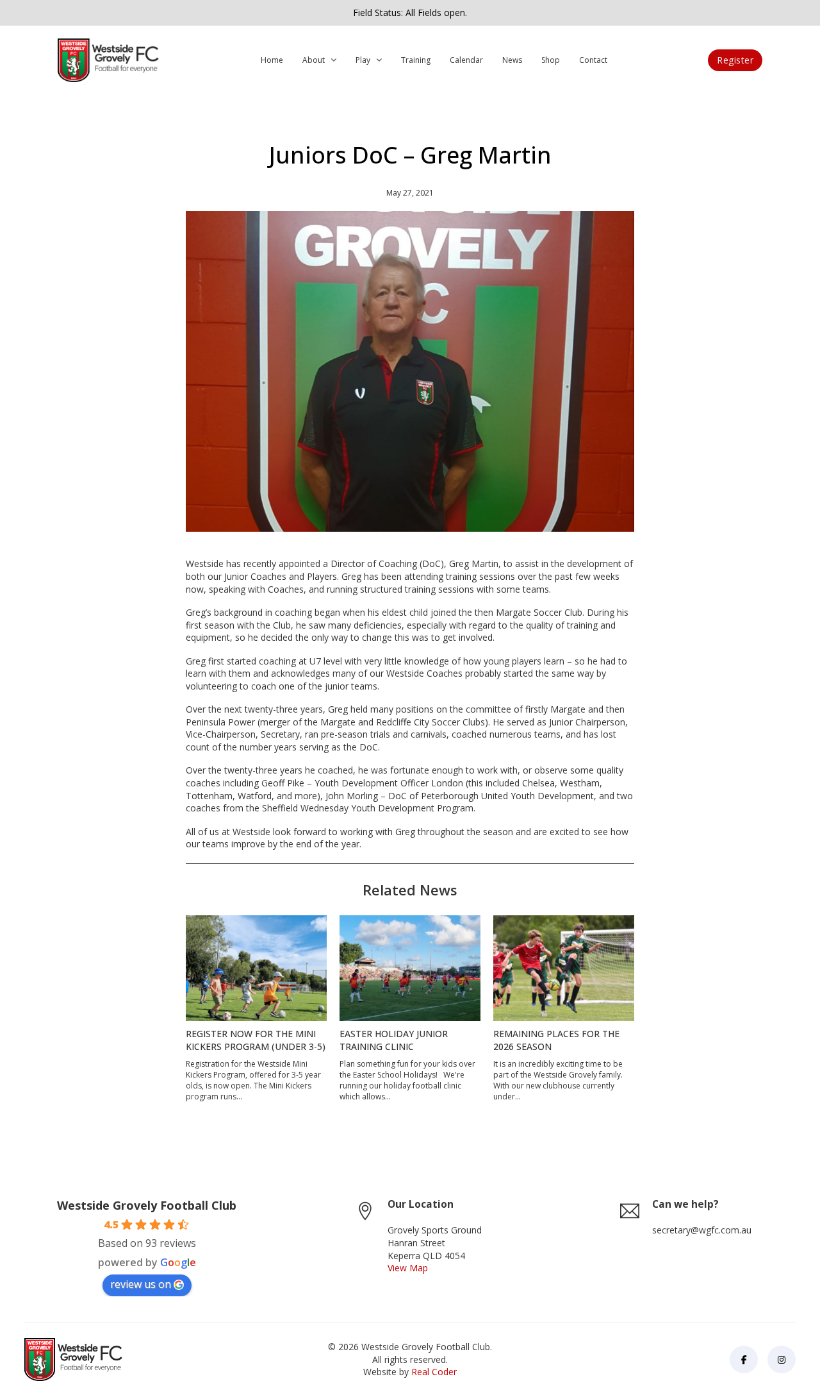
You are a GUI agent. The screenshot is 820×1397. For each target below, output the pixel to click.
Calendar (466, 60)
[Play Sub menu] (379, 60)
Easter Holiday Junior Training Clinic (394, 1040)
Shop (550, 60)
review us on (140, 1284)
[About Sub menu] (333, 60)
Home (272, 60)
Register (735, 60)
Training (415, 60)
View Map (408, 1268)
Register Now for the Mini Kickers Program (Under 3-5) (255, 1040)
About (313, 60)
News (512, 60)
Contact (593, 60)
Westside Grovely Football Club (146, 1205)
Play (363, 60)
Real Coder (434, 1372)
